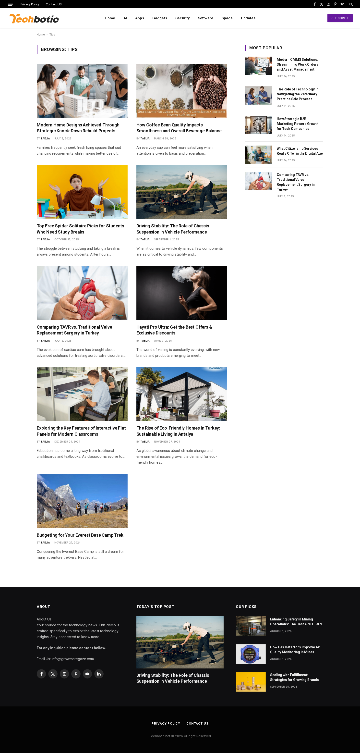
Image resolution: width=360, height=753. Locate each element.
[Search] (350, 4)
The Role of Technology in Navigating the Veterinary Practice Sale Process (297, 94)
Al (125, 18)
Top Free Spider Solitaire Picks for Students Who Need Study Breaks (80, 228)
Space (227, 18)
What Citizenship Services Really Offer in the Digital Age (300, 151)
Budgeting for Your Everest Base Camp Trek (80, 535)
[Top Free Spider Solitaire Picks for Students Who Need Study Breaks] (82, 192)
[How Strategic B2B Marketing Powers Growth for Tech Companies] (258, 125)
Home (110, 18)
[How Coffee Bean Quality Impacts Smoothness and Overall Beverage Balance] (181, 91)
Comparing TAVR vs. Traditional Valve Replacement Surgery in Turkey (74, 329)
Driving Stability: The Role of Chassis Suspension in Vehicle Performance (172, 228)
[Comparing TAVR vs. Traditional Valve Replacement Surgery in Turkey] (82, 293)
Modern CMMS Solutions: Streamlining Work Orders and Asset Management (298, 64)
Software (205, 18)
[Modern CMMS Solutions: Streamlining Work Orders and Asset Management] (258, 66)
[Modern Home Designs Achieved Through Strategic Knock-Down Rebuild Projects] (82, 91)
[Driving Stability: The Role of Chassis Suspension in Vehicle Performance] (181, 192)
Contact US (54, 4)
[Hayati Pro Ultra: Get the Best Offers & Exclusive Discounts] (181, 293)
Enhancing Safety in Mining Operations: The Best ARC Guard (296, 621)
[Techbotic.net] (33, 18)
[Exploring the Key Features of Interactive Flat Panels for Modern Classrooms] (82, 394)
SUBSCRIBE (340, 18)
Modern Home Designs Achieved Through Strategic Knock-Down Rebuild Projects (78, 127)
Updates (248, 18)
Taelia (45, 138)
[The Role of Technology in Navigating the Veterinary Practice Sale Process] (258, 95)
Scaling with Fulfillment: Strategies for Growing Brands (294, 677)
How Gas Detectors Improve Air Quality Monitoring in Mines (295, 649)
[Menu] (10, 4)
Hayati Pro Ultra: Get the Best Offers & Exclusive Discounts (174, 329)
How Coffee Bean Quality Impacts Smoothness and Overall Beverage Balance (179, 127)
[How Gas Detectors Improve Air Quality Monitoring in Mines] (251, 654)
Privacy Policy (30, 4)
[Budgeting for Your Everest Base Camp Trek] (82, 501)
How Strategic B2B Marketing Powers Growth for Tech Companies (298, 124)
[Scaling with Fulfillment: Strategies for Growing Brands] (251, 682)
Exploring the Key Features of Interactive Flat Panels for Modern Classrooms (81, 430)
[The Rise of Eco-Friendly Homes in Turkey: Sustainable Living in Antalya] (181, 394)
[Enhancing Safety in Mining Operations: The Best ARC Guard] (251, 626)
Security (182, 18)
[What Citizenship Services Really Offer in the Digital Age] (258, 155)
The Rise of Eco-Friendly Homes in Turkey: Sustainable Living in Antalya (178, 430)
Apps (139, 18)
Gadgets (159, 18)
